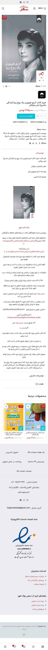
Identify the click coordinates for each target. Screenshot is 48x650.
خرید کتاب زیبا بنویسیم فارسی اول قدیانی (35, 433)
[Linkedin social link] (33, 143)
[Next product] (3, 86)
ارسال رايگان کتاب (22, 133)
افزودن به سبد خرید (26, 116)
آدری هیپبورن (35, 133)
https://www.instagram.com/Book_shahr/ (24, 317)
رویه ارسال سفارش (37, 605)
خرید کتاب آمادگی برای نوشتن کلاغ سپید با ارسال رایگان (13, 433)
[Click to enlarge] (41, 78)
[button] (42, 428)
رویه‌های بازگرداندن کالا (36, 580)
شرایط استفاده (39, 584)
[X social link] (36, 143)
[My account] (34, 8)
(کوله (21, 249)
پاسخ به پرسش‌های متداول (34, 576)
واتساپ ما (23, 328)
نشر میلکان (13, 139)
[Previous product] (9, 86)
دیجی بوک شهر (31, 139)
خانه (44, 86)
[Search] (3, 8)
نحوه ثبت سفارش (38, 601)
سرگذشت (21, 139)
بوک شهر (15, 365)
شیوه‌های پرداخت (38, 609)
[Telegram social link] (20, 2)
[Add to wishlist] (28, 406)
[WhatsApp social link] (24, 2)
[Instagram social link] (27, 2)
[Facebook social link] (39, 143)
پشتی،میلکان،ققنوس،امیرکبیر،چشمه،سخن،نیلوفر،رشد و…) (24, 251)
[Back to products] (6, 86)
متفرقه (37, 86)
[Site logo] (24, 8)
